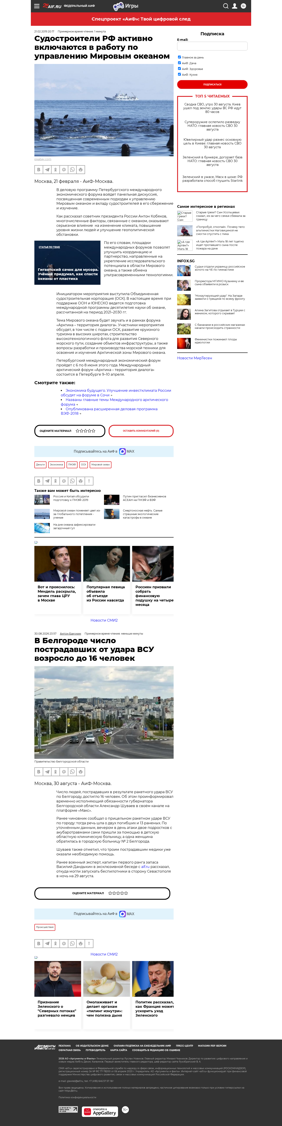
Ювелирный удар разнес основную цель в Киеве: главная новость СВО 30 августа (212, 143)
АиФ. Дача (189, 63)
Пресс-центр (184, 1045)
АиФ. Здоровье (192, 69)
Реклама (65, 1045)
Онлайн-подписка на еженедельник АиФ (142, 1045)
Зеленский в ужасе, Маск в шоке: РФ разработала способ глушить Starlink (212, 179)
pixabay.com (42, 159)
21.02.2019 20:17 (44, 31)
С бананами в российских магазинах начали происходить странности (220, 326)
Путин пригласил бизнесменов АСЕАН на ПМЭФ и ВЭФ (144, 498)
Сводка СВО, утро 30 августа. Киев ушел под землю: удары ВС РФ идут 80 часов (212, 108)
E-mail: (182, 40)
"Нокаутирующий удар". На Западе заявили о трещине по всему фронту (220, 297)
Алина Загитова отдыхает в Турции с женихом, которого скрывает (220, 312)
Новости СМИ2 (104, 620)
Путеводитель (95, 1050)
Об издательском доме (92, 1045)
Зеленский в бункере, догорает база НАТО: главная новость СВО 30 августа (212, 161)
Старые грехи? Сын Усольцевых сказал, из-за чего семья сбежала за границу (220, 216)
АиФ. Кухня (189, 74)
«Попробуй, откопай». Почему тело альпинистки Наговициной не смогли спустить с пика (220, 230)
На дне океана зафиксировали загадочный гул (74, 526)
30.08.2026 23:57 (45, 633)
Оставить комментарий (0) (141, 430)
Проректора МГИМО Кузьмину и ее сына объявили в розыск (219, 283)
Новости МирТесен (194, 358)
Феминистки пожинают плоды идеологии (216, 341)
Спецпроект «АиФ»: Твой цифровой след (141, 19)
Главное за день (193, 57)
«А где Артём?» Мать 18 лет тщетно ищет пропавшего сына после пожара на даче (220, 245)
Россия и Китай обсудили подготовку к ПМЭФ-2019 (71, 498)
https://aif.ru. (71, 1090)
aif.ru (145, 867)
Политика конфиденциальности (77, 1097)
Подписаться (212, 84)
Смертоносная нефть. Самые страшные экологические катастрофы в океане (142, 514)
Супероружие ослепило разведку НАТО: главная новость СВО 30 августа (212, 125)
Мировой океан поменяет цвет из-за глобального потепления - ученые (77, 514)
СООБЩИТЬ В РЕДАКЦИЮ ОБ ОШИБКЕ (156, 1050)
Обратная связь (70, 1050)
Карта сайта (118, 1050)
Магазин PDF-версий (212, 1045)
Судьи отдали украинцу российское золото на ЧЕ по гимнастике (220, 268)
